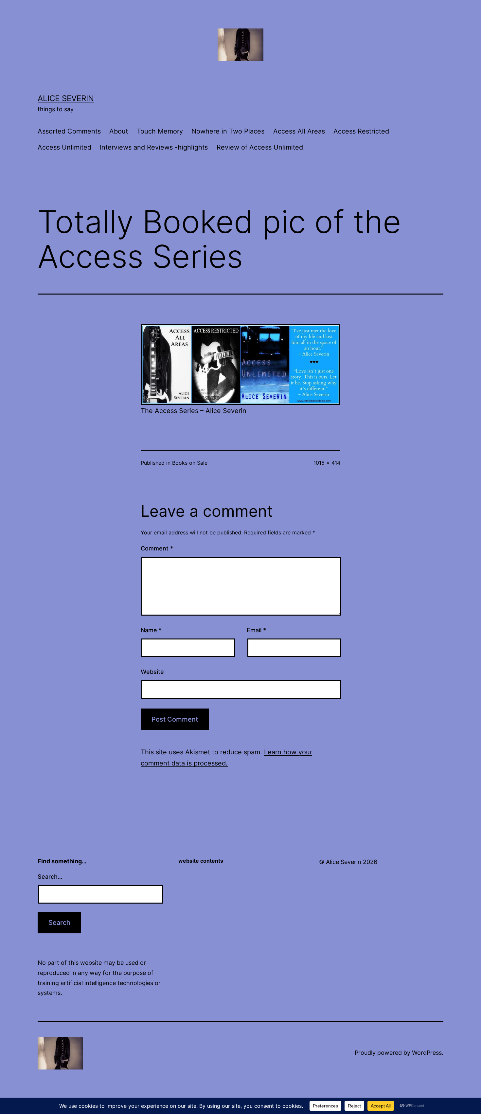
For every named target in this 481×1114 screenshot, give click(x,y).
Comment (157, 548)
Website (152, 671)
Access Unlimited (64, 147)
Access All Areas (299, 131)
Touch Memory (160, 131)
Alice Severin (66, 98)
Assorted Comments (69, 131)
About (118, 131)
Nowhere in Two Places (227, 131)
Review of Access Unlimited (260, 147)
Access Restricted (361, 131)
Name (151, 630)
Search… (50, 876)
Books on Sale (189, 462)
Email (256, 630)
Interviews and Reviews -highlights (154, 147)
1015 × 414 (326, 462)
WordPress (427, 1052)
